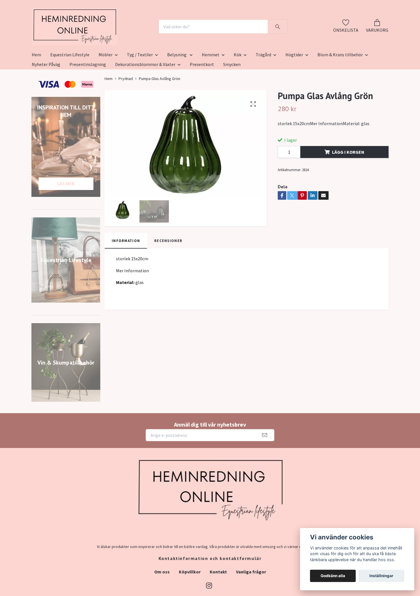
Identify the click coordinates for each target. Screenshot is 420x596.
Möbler (106, 82)
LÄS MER (66, 211)
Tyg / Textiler (140, 82)
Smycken (232, 92)
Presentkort (202, 92)
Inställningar (381, 575)
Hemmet (210, 82)
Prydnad (126, 106)
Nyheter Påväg (46, 92)
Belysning (177, 82)
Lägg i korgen (348, 180)
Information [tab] (126, 268)
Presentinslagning (87, 92)
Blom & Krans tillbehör (340, 82)
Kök (237, 82)
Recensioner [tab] (168, 268)
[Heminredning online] (106, 40)
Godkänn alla (333, 575)
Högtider (294, 82)
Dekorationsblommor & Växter (145, 92)
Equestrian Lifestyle (69, 82)
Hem (36, 82)
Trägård (263, 82)
